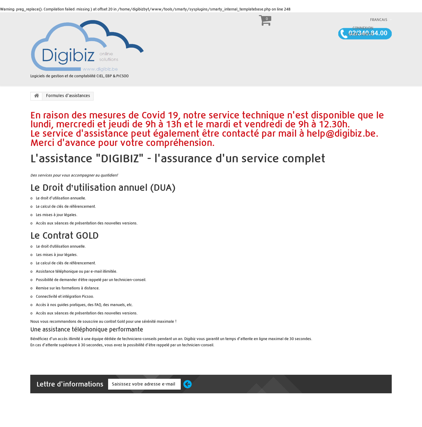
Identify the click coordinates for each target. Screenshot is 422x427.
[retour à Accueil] (36, 96)
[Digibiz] (88, 45)
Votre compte (360, 34)
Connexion (362, 28)
